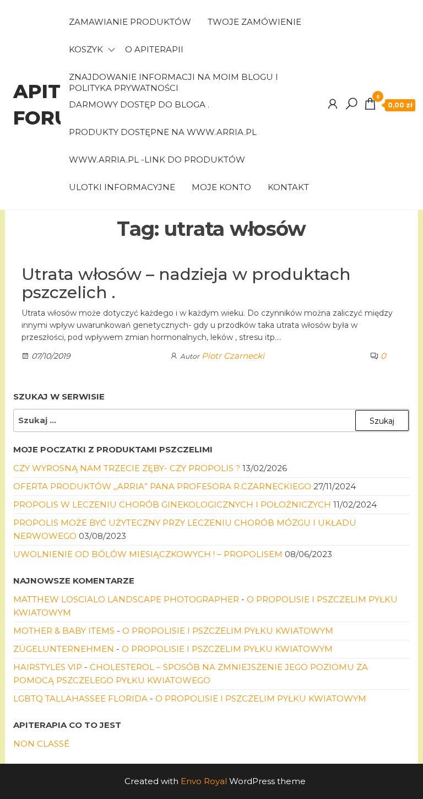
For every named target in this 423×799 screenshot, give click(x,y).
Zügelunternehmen (63, 649)
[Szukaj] (351, 104)
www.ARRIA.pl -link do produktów (157, 159)
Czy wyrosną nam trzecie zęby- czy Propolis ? (126, 468)
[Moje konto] (333, 104)
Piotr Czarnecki (233, 355)
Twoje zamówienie (254, 22)
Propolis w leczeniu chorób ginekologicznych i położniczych (172, 504)
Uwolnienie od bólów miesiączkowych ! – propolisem (148, 554)
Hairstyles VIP (47, 667)
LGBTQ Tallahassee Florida (80, 698)
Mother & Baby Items (64, 630)
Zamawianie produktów (130, 22)
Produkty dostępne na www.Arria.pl (163, 132)
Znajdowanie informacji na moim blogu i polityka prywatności (173, 81)
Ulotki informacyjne (122, 187)
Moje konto (221, 187)
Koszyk (86, 49)
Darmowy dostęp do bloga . (139, 104)
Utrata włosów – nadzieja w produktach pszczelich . (186, 283)
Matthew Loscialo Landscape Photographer (126, 599)
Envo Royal (204, 781)
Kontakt (288, 187)
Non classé (41, 743)
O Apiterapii (154, 49)
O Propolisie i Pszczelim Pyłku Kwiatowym (227, 630)
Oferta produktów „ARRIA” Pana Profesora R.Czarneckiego (162, 486)
